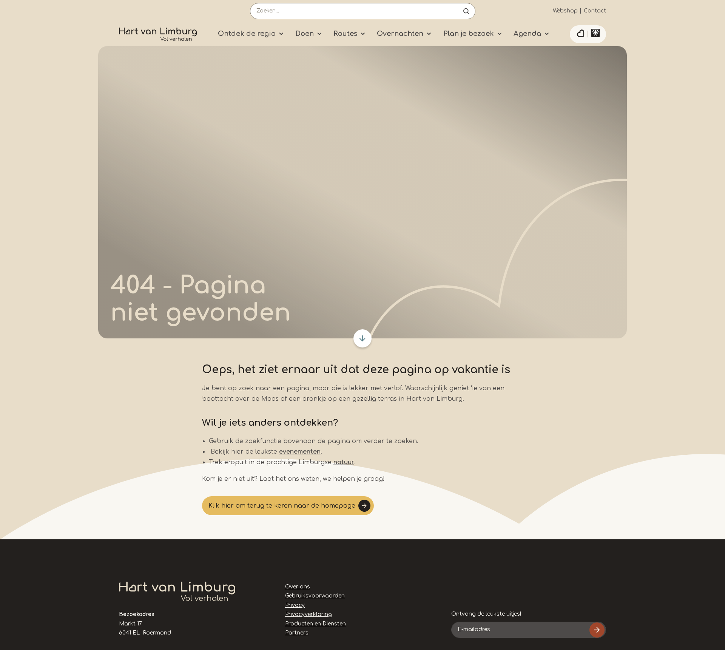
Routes (345, 33)
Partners (297, 633)
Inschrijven (597, 630)
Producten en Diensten (315, 624)
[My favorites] (580, 34)
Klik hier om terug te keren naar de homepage (281, 505)
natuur (343, 462)
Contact (595, 11)
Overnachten (400, 33)
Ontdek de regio (247, 33)
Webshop (565, 11)
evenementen (300, 451)
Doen (304, 33)
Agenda (527, 33)
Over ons (297, 587)
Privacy (295, 605)
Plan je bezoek (468, 33)
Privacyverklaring (308, 614)
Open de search (466, 11)
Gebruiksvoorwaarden (315, 596)
